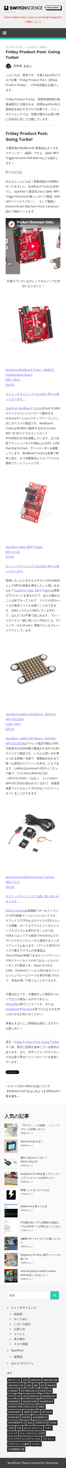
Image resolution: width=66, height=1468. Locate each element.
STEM (11, 1428)
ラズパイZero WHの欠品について (28, 1086)
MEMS (27, 1412)
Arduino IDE (50, 1380)
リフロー (36, 1444)
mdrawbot (14, 1412)
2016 (25, 1380)
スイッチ (12, 1433)
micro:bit (14, 1417)
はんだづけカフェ (22, 1363)
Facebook (28, 1009)
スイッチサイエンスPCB (32, 1433)
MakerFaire (46, 1401)
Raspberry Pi (40, 1417)
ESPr (43, 1390)
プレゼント (48, 1438)
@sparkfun (13, 1004)
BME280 (51, 1385)
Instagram (12, 1009)
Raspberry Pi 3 (16, 1422)
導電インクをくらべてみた (35, 1190)
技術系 (18, 1314)
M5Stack (35, 1396)
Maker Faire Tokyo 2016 (22, 1406)
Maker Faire (30, 1401)
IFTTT (11, 1396)
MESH (36, 1412)
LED (25, 1396)
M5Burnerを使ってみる (33, 1206)
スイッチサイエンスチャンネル (24, 1438)
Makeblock (49, 1396)
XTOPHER (16, 172)
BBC (36, 1385)
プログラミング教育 (18, 1444)
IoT (18, 1396)
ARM (28, 1385)
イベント (19, 1334)
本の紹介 (19, 1339)
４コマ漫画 (21, 1344)
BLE (43, 1385)
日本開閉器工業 (16, 1449)
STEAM (52, 1422)
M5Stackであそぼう (31, 1141)
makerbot (14, 1401)
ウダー (48, 1428)
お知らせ (19, 1329)
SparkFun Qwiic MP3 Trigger (32, 590)
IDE (50, 1390)
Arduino (35, 1380)
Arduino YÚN (16, 1385)
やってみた (21, 1319)
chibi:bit (13, 1390)
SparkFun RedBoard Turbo (23, 408)
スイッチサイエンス (23, 1308)
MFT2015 (47, 1412)
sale (30, 1422)
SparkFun (32, 47)
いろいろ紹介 (22, 1324)
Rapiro (26, 1417)
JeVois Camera (15, 910)
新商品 (43, 47)
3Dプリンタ (14, 1380)
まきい (27, 66)
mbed (41, 1406)
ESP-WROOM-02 (29, 1390)
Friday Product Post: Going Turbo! (36, 1042)
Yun (19, 1428)
